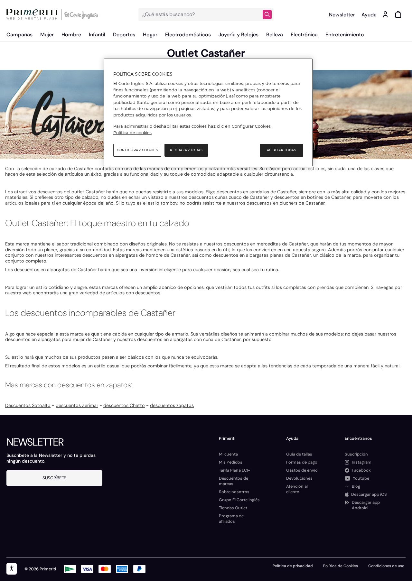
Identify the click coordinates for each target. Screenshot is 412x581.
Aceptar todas (281, 150)
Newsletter (342, 14)
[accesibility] (11, 569)
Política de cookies (132, 132)
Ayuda (369, 14)
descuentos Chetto (124, 405)
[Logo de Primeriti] (33, 14)
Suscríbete (54, 478)
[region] (208, 112)
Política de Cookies (340, 565)
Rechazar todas (186, 150)
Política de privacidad (293, 565)
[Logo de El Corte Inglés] (80, 14)
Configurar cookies (137, 150)
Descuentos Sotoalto (28, 405)
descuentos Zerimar (77, 405)
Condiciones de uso (386, 565)
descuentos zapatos (172, 405)
